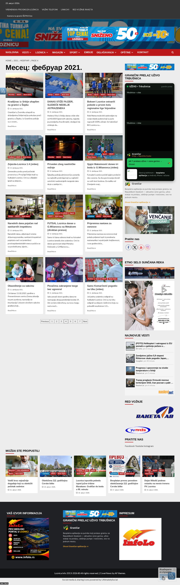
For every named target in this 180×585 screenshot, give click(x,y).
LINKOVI (65, 9)
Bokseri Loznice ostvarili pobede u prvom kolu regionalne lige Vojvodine (101, 105)
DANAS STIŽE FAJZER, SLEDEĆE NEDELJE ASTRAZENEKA (60, 105)
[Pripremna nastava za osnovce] (104, 207)
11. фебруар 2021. (16, 289)
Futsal (98, 154)
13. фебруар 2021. (56, 171)
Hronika (11, 94)
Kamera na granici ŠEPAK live (19, 16)
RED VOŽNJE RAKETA (83, 9)
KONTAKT (142, 52)
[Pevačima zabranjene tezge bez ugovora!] (64, 269)
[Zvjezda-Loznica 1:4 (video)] (24, 147)
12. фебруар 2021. (56, 234)
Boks (90, 94)
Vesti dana (27, 94)
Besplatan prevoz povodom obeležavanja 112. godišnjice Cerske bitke (124, 483)
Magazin (51, 279)
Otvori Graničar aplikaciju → (137, 202)
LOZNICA (40, 52)
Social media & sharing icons (76, 579)
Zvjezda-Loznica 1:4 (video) (23, 164)
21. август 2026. (15, 490)
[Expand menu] (30, 52)
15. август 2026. (152, 490)
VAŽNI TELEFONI (50, 9)
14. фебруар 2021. (96, 112)
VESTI (25, 52)
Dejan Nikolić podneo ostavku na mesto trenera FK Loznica (156, 483)
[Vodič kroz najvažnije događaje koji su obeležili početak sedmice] (22, 466)
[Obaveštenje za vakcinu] (24, 269)
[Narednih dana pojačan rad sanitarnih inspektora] (24, 207)
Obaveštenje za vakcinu (21, 286)
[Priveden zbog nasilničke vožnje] (64, 147)
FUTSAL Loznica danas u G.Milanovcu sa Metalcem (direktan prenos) (61, 226)
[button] (172, 52)
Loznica (91, 216)
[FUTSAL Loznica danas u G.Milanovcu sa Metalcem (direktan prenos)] (64, 207)
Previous (45, 321)
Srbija (50, 94)
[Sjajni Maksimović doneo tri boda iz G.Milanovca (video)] (104, 147)
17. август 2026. (118, 490)
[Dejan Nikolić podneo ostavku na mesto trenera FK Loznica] (158, 466)
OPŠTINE (126, 52)
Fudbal (11, 157)
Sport (96, 94)
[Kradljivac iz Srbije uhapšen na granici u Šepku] (24, 85)
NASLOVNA (12, 52)
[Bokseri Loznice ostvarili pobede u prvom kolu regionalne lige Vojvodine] (104, 85)
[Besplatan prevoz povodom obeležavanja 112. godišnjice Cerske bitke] (124, 466)
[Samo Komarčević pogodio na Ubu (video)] (104, 269)
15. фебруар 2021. (16, 108)
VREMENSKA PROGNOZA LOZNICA (22, 9)
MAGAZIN (57, 52)
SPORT (73, 52)
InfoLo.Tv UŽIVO (61, 213)
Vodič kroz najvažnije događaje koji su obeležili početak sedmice (20, 483)
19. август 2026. (50, 487)
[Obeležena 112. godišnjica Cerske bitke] (56, 466)
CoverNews (106, 573)
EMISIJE (88, 52)
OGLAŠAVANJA (105, 52)
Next (85, 321)
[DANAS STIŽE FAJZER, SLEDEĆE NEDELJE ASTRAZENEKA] (64, 85)
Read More (12, 126)
